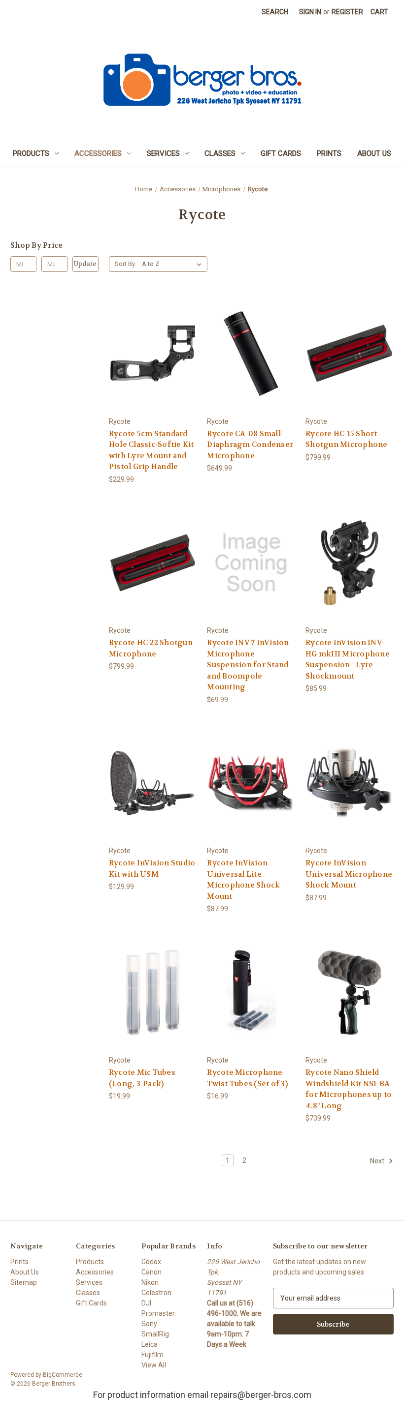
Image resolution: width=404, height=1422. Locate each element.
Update (85, 264)
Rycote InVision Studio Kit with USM (152, 868)
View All (153, 1365)
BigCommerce (62, 1374)
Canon (151, 1272)
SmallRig (155, 1334)
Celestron (156, 1293)
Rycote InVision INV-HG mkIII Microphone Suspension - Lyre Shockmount (347, 659)
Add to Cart (152, 371)
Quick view (151, 335)
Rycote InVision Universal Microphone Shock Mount (348, 874)
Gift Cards (281, 153)
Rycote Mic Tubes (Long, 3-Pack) (142, 1078)
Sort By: (125, 263)
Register (347, 12)
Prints (329, 153)
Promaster (158, 1313)
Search (275, 12)
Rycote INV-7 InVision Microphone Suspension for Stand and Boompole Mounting (248, 665)
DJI (146, 1303)
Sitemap (23, 1282)
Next (378, 1161)
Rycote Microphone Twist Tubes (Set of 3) (247, 1078)
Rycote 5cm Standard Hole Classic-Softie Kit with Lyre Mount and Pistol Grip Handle (151, 450)
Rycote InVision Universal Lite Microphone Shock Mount (243, 879)
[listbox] (173, 264)
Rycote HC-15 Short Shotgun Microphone (346, 439)
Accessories (98, 153)
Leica (149, 1344)
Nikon (150, 1282)
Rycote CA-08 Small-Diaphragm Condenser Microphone (250, 445)
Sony (149, 1324)
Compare (149, 354)
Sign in (310, 12)
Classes (220, 153)
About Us (374, 153)
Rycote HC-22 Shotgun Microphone (151, 648)
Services (163, 153)
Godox (151, 1262)
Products (31, 153)
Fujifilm (152, 1355)
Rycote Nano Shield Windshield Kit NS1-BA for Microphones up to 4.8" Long (348, 1089)
